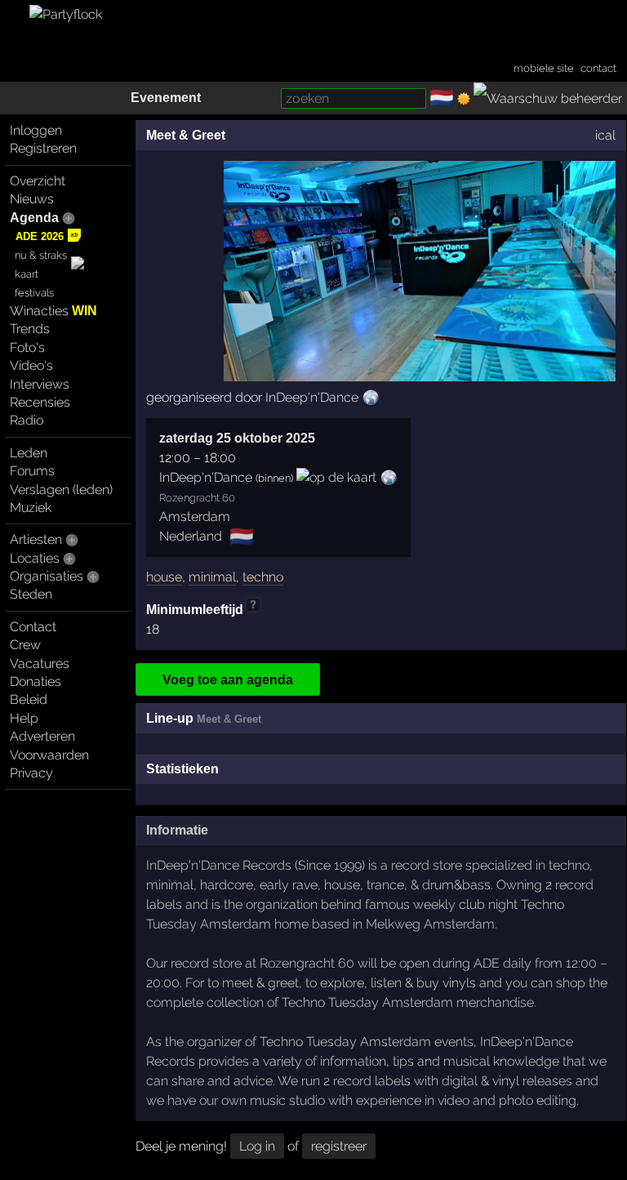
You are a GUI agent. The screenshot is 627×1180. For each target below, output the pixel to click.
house (164, 577)
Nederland (190, 536)
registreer (339, 1146)
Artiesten (36, 539)
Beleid (28, 699)
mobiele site (544, 68)
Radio (26, 420)
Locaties (35, 558)
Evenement (166, 98)
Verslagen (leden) (61, 489)
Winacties (53, 310)
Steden (31, 594)
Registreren (43, 148)
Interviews (39, 384)
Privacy (31, 773)
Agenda (34, 218)
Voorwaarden (49, 755)
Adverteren (42, 736)
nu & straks (41, 255)
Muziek (30, 507)
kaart (26, 274)
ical (605, 135)
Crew (25, 644)
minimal (212, 577)
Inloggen (36, 130)
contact (598, 68)
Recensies (40, 402)
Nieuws (32, 199)
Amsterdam (194, 516)
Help (24, 718)
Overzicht (37, 181)
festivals (34, 293)
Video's (31, 365)
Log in (257, 1146)
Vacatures (39, 663)
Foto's (27, 347)
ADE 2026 (40, 236)
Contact (33, 627)
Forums (32, 471)
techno (262, 577)
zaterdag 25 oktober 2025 (237, 438)
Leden (28, 453)
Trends (30, 328)
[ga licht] (463, 98)
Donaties (35, 681)
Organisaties (46, 576)
